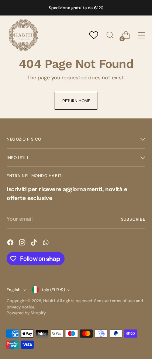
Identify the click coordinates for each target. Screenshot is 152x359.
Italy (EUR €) (53, 289)
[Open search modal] (109, 35)
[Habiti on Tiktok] (34, 243)
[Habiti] (23, 35)
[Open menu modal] (141, 35)
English (14, 289)
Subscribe (133, 219)
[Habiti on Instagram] (22, 243)
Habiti (49, 300)
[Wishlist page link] (93, 35)
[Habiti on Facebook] (11, 243)
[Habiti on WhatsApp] (46, 243)
